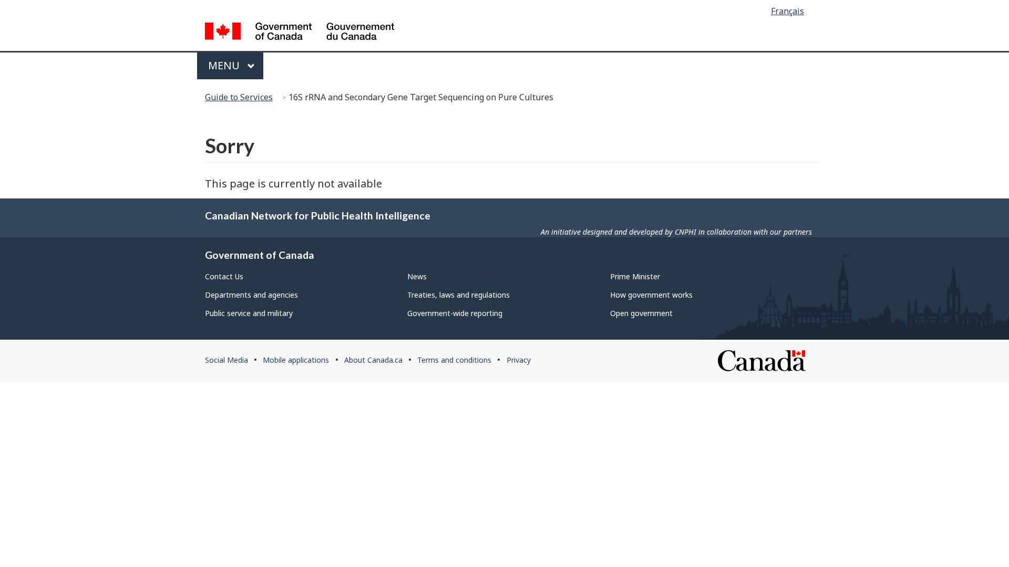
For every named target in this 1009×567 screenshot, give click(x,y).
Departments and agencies (251, 295)
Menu (225, 65)
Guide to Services (239, 97)
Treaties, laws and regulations (458, 295)
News (417, 276)
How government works (651, 295)
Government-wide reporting (454, 313)
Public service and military (249, 313)
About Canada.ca (373, 360)
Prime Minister (635, 276)
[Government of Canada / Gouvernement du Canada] (299, 33)
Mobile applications (296, 360)
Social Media (226, 360)
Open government (641, 313)
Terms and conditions (454, 360)
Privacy (519, 360)
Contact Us (224, 276)
